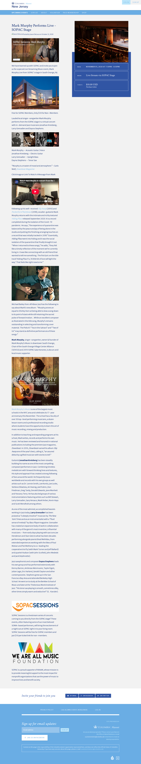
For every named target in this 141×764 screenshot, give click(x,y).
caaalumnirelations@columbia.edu (94, 737)
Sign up (136, 2)
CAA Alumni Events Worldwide (74, 710)
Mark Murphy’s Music (21, 409)
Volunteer (55, 13)
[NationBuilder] (113, 758)
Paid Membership (71, 13)
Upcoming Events (20, 13)
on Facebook (88, 695)
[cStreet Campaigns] (117, 758)
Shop (84, 13)
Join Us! (34, 13)
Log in (126, 2)
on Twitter (104, 695)
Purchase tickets (91, 87)
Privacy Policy (46, 710)
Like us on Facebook (35, 738)
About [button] (44, 13)
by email (73, 695)
